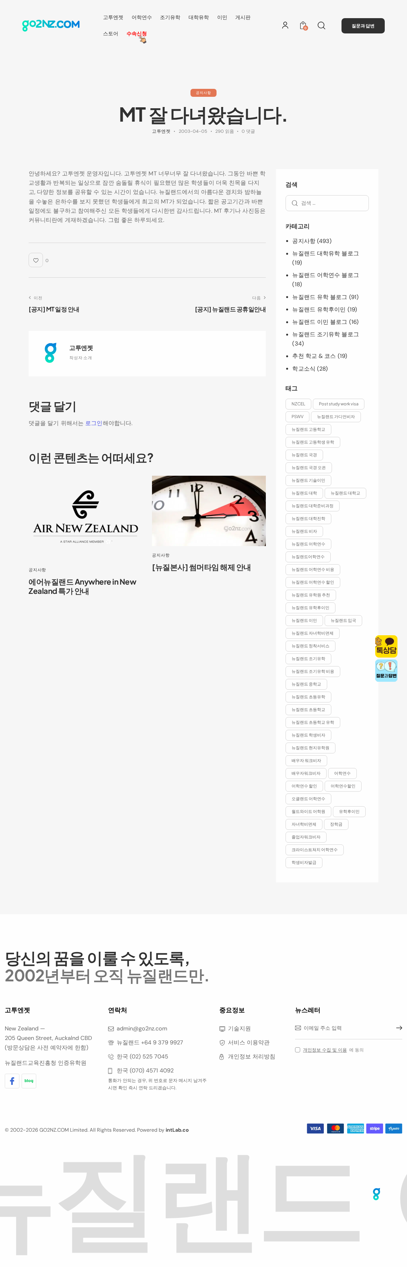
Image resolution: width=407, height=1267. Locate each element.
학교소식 (303, 369)
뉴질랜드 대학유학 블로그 (325, 253)
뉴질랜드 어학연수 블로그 (325, 275)
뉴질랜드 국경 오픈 (309, 467)
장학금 (336, 824)
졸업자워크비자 (306, 836)
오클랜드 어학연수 (308, 798)
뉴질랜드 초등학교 (308, 709)
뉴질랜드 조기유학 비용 (313, 671)
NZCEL (298, 403)
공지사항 (203, 92)
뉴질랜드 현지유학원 (310, 747)
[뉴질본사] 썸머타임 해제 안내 (201, 567)
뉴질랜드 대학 (304, 492)
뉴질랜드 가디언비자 (336, 416)
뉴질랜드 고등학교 (308, 429)
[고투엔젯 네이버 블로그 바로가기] (29, 1081)
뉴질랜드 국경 (304, 454)
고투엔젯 (81, 347)
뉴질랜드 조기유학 (308, 658)
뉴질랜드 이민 (304, 620)
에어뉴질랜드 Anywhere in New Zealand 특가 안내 (82, 586)
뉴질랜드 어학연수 (308, 543)
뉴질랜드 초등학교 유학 (313, 722)
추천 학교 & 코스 (314, 356)
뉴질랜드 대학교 (345, 492)
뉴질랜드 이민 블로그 (319, 322)
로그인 (93, 423)
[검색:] (327, 203)
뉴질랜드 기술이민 (308, 480)
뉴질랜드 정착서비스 (310, 645)
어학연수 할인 (304, 785)
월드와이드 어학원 (308, 811)
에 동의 (333, 1050)
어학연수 (342, 773)
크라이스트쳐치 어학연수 (315, 849)
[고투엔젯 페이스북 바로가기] (12, 1081)
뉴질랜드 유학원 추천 (311, 594)
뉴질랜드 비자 (304, 531)
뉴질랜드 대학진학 (308, 518)
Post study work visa (338, 403)
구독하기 (397, 1028)
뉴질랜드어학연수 (308, 556)
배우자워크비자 (306, 773)
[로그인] (285, 25)
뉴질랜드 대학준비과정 (313, 505)
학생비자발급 (304, 862)
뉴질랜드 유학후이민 (319, 309)
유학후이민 (349, 811)
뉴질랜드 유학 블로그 (319, 297)
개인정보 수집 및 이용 (325, 1050)
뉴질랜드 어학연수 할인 (313, 582)
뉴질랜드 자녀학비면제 (313, 633)
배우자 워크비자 (306, 760)
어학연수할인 (343, 785)
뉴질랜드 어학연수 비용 (313, 569)
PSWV (297, 416)
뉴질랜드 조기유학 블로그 (325, 334)
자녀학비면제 (304, 824)
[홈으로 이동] (50, 26)
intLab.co (177, 1130)
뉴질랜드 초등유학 (308, 696)
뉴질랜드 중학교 (306, 684)
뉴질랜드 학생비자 (308, 734)
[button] (39, 260)
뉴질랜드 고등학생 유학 (313, 442)
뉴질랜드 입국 (343, 620)
